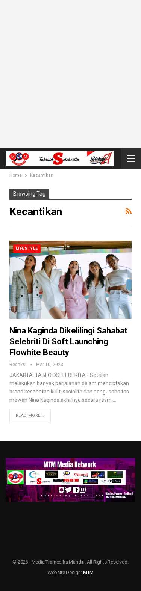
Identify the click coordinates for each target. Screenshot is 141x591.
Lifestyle (27, 248)
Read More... (30, 415)
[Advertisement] (70, 74)
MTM (88, 572)
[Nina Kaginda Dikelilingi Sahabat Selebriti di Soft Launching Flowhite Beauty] (70, 280)
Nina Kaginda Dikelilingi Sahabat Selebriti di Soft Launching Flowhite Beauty (68, 341)
